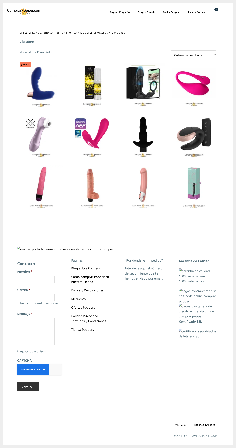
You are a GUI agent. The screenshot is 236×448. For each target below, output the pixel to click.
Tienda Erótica (66, 32)
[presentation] (39, 369)
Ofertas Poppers (83, 307)
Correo (23, 290)
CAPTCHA (24, 361)
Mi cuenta (78, 299)
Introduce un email (25, 303)
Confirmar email (45, 303)
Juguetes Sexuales (93, 32)
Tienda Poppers (82, 329)
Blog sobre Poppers (85, 268)
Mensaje (25, 314)
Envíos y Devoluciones (87, 290)
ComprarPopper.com (24, 11)
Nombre (24, 272)
